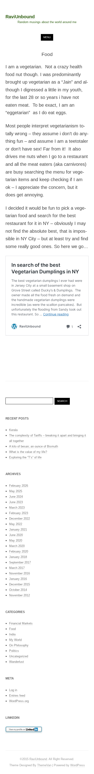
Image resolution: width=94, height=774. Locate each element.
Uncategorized (18, 656)
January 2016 (18, 579)
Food (12, 629)
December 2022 (19, 518)
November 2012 (19, 595)
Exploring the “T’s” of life (25, 457)
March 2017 (17, 568)
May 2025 (15, 491)
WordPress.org (19, 701)
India (12, 634)
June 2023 (16, 502)
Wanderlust (16, 661)
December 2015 (19, 584)
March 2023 (17, 507)
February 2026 (18, 485)
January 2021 (18, 529)
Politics (14, 650)
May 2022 (15, 524)
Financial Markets (21, 623)
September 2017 (20, 562)
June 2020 (16, 535)
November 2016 (19, 573)
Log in (13, 690)
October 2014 (18, 590)
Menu (47, 37)
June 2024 (16, 496)
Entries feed (17, 695)
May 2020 (15, 540)
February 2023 (18, 513)
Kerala (13, 430)
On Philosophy (19, 645)
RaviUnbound (20, 17)
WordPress (77, 765)
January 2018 (18, 557)
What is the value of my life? (28, 452)
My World (15, 640)
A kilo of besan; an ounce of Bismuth (33, 446)
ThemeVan (44, 765)
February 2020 (18, 551)
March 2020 (17, 546)
